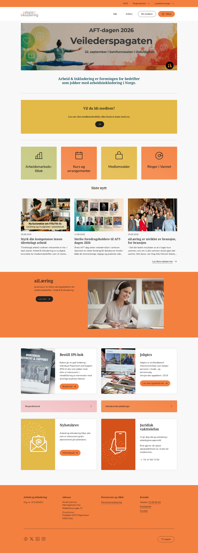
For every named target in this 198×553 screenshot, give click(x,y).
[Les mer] (99, 124)
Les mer (42, 299)
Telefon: (150, 502)
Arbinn (129, 14)
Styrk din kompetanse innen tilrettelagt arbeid (41, 241)
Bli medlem (147, 14)
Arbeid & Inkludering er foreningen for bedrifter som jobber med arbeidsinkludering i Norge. (99, 80)
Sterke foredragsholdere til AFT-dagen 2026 (97, 241)
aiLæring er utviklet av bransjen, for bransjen (152, 241)
